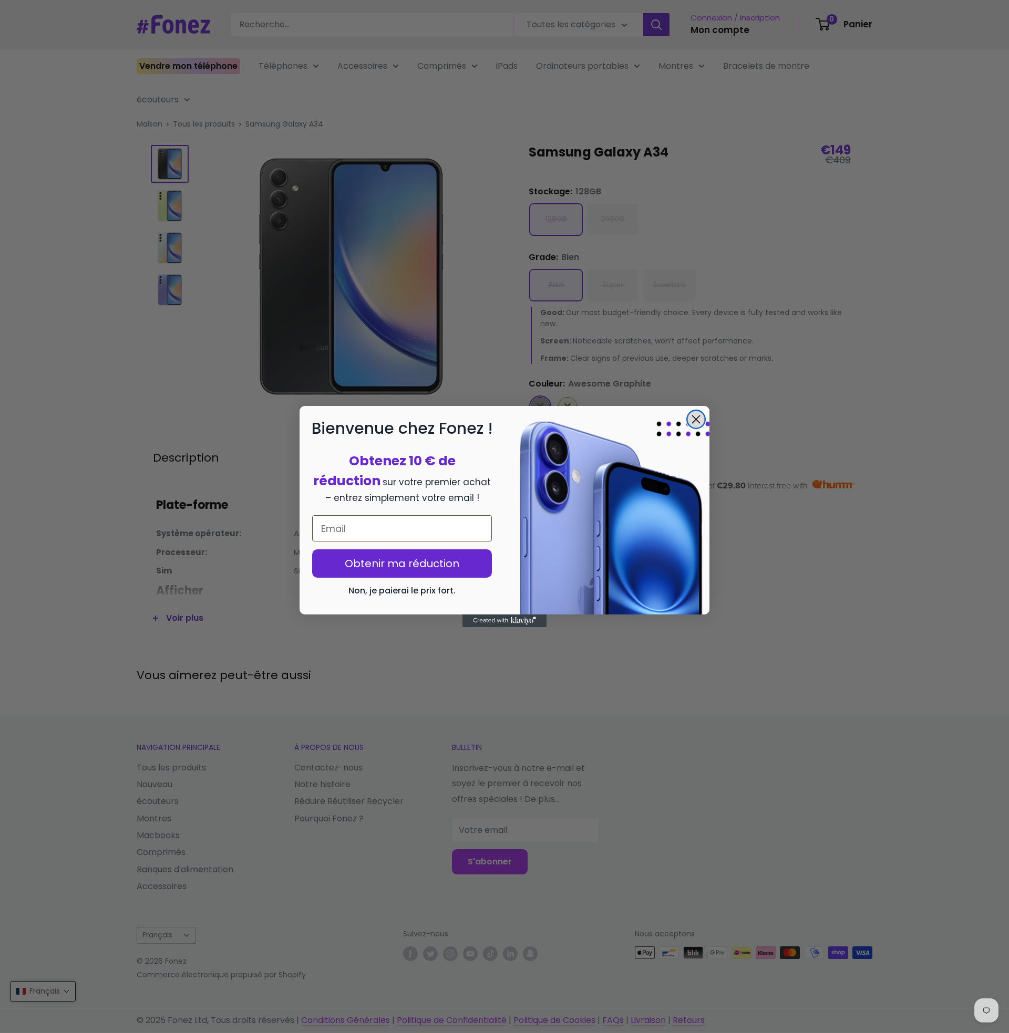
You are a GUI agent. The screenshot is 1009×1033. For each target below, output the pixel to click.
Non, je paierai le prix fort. (402, 591)
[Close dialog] (696, 419)
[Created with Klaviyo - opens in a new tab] (504, 620)
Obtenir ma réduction (402, 563)
